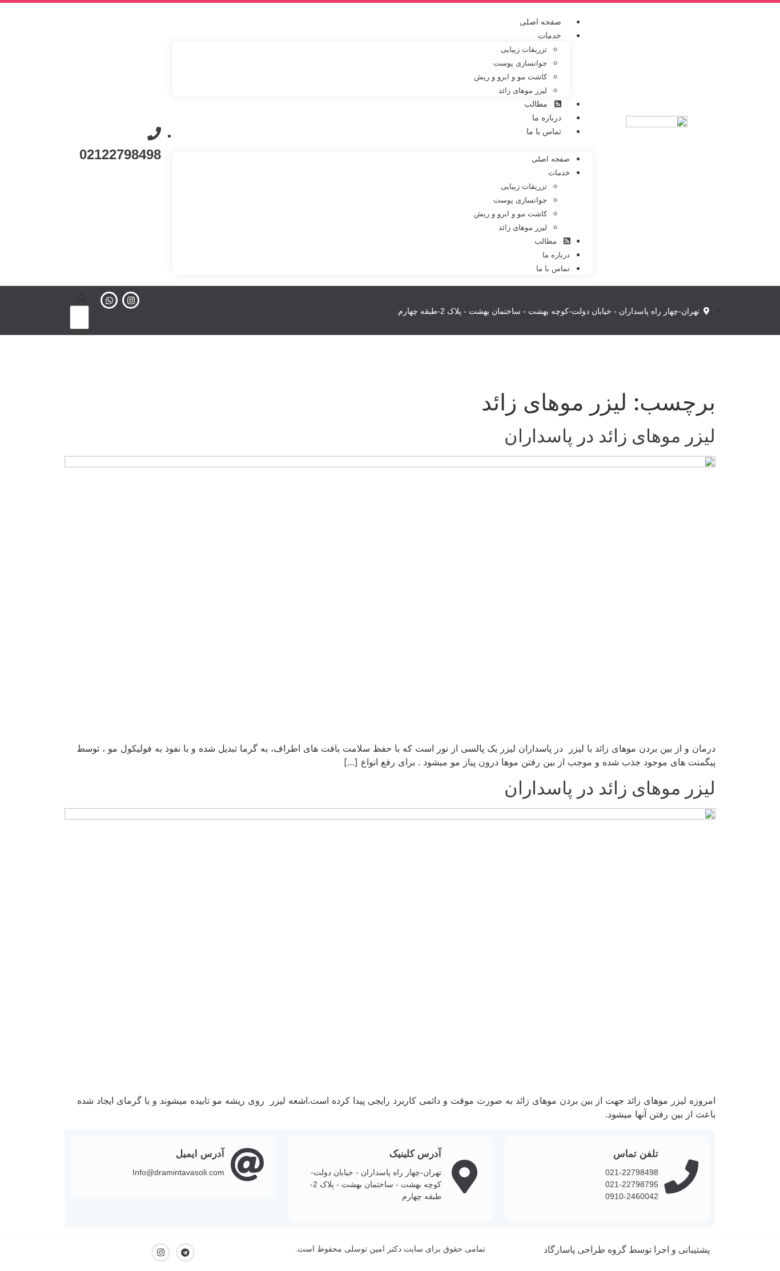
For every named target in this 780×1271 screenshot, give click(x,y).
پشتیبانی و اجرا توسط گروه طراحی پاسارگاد (627, 1249)
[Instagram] (130, 300)
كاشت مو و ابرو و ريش (510, 76)
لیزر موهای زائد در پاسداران (609, 436)
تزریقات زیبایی (524, 49)
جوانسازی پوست (520, 63)
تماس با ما (543, 131)
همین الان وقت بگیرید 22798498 (390, 359)
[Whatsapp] (109, 300)
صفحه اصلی (540, 21)
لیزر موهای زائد (522, 90)
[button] (382, 144)
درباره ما (546, 117)
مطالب (539, 103)
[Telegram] (185, 1252)
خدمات (549, 35)
